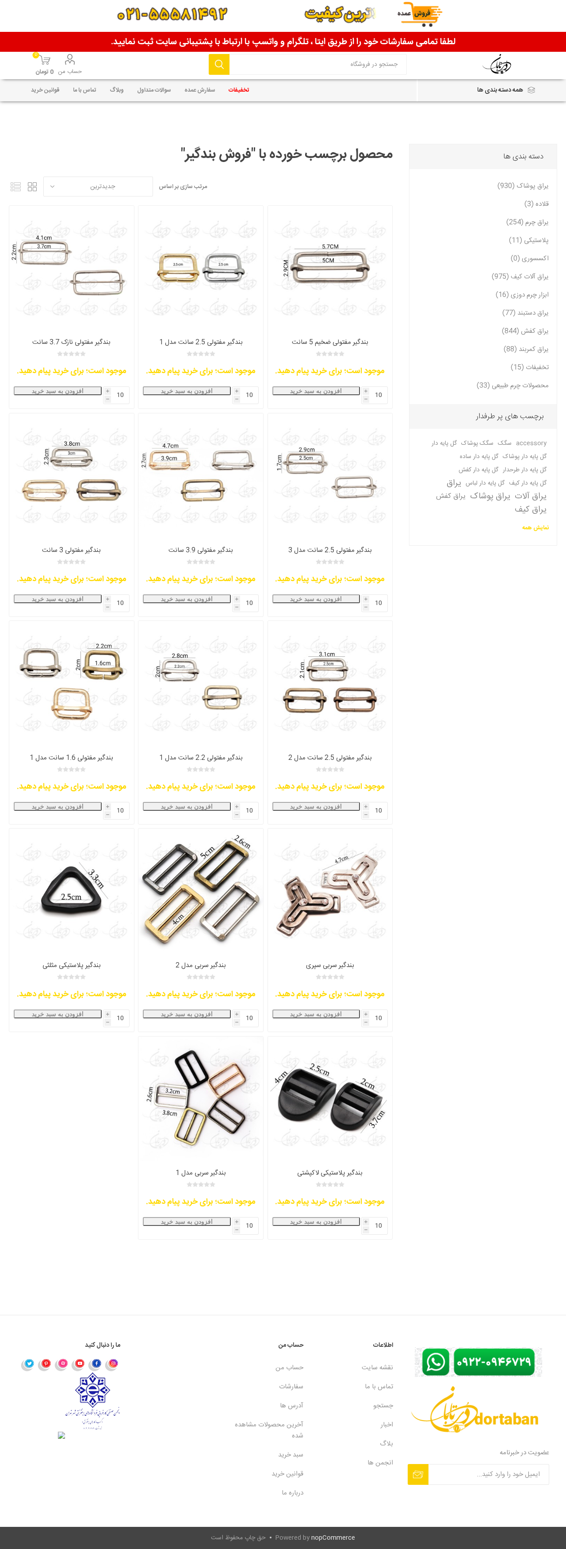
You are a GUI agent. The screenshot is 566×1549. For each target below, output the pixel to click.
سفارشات (291, 1386)
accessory (531, 443)
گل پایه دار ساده (479, 457)
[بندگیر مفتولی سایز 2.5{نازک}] (330, 475)
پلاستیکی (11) (529, 240)
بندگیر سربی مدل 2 (201, 965)
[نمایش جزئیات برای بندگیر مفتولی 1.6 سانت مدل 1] (71, 683)
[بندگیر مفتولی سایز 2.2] (200, 683)
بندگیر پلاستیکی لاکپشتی (330, 1173)
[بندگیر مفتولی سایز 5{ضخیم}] (330, 268)
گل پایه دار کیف (528, 483)
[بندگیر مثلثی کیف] (71, 890)
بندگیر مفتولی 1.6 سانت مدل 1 (71, 757)
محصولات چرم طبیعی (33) (513, 385)
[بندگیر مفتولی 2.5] (200, 268)
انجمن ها (380, 1462)
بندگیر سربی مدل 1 (201, 1173)
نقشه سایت (377, 1367)
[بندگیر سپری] (330, 890)
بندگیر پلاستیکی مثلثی (71, 965)
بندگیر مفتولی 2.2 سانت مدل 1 (201, 757)
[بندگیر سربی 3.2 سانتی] (200, 1099)
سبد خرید (290, 1454)
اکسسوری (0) (530, 258)
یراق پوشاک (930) (523, 186)
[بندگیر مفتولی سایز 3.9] (200, 475)
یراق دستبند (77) (525, 313)
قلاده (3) (536, 204)
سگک (505, 443)
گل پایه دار (444, 443)
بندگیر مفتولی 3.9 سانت (200, 550)
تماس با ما (379, 1386)
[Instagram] (112, 1364)
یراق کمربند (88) (526, 349)
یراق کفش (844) (525, 331)
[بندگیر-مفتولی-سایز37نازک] (71, 268)
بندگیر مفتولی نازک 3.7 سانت (71, 342)
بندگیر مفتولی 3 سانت (71, 550)
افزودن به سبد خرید (316, 390)
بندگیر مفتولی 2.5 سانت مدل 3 (330, 550)
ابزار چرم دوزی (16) (522, 295)
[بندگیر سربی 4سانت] (200, 890)
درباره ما (292, 1493)
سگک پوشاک (477, 443)
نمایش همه (535, 528)
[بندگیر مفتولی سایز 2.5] (330, 683)
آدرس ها (291, 1405)
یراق (454, 483)
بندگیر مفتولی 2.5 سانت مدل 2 (330, 757)
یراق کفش (451, 496)
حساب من (70, 72)
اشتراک (418, 1474)
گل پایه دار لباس (485, 483)
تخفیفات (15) (530, 367)
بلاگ (386, 1443)
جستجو (219, 64)
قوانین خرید (287, 1474)
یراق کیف (531, 509)
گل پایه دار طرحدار (525, 470)
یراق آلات (531, 496)
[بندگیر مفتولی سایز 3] (71, 475)
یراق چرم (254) (527, 222)
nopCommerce (333, 1538)
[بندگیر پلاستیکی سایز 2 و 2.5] (330, 1099)
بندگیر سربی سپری (330, 965)
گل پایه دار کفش (478, 470)
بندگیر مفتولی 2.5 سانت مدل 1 (201, 342)
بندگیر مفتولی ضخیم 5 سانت (330, 342)
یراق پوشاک (490, 496)
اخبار (387, 1424)
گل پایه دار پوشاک (525, 457)
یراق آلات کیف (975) (520, 276)
